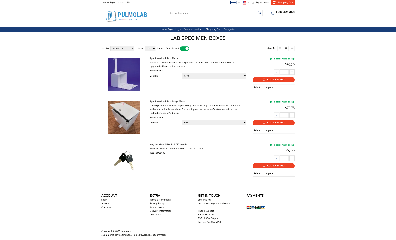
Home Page (109, 3)
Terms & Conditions (160, 200)
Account (105, 204)
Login (178, 29)
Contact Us (124, 3)
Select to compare (263, 87)
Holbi (135, 235)
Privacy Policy (157, 204)
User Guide (155, 215)
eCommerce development (115, 235)
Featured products (194, 29)
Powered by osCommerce (152, 235)
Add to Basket (276, 80)
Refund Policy (157, 207)
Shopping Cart (213, 29)
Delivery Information (161, 211)
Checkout (106, 207)
